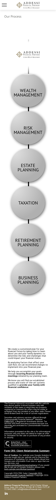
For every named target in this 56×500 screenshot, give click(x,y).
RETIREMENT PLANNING (28, 242)
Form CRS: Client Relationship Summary (27, 450)
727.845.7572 (41, 487)
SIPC (12, 421)
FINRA (6, 421)
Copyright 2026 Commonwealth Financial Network (23, 474)
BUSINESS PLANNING (28, 280)
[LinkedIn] (6, 493)
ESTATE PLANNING (28, 167)
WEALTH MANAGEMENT (28, 93)
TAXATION (28, 203)
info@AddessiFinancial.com (29, 489)
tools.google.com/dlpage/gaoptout (19, 469)
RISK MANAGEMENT (28, 130)
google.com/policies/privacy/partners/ (20, 465)
